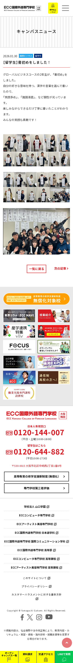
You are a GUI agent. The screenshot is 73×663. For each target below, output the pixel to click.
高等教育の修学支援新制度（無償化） (36, 476)
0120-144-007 (39, 432)
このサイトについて (35, 578)
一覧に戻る (36, 269)
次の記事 (60, 268)
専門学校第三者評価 (36, 488)
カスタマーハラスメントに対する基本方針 (37, 594)
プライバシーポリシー (34, 586)
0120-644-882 (39, 451)
